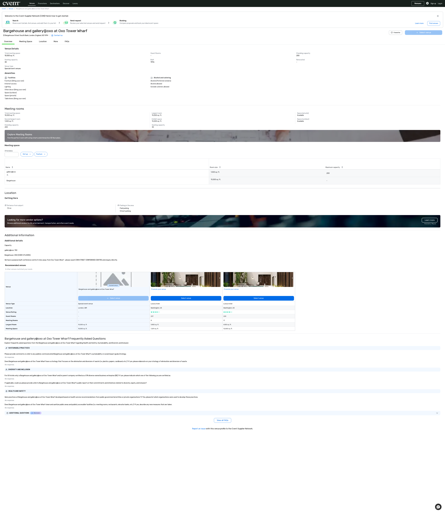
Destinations (55, 4)
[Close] (437, 16)
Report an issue (199, 429)
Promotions (42, 4)
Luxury (75, 4)
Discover (66, 4)
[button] (16, 154)
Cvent (4, 9)
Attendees (9, 151)
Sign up (433, 4)
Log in (440, 4)
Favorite (397, 32)
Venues (32, 3)
